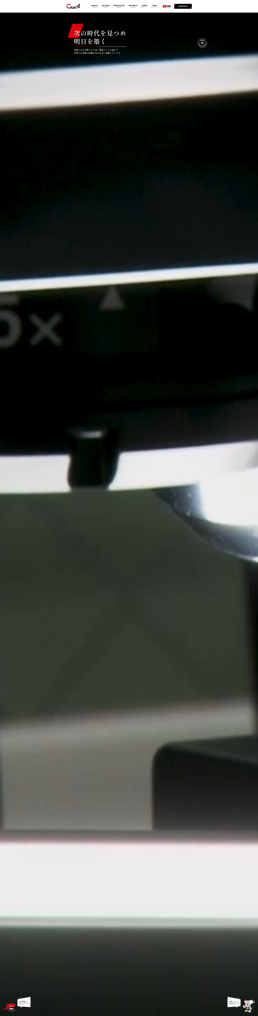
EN (169, 6)
